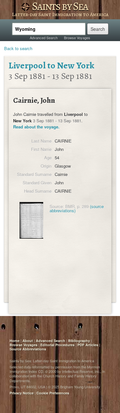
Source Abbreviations (28, 349)
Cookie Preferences (52, 393)
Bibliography (79, 340)
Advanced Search (44, 37)
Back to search (18, 48)
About (27, 340)
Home (15, 340)
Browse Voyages (77, 37)
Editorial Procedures (57, 344)
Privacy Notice (22, 393)
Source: (57, 206)
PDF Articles (87, 344)
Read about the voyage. (36, 127)
